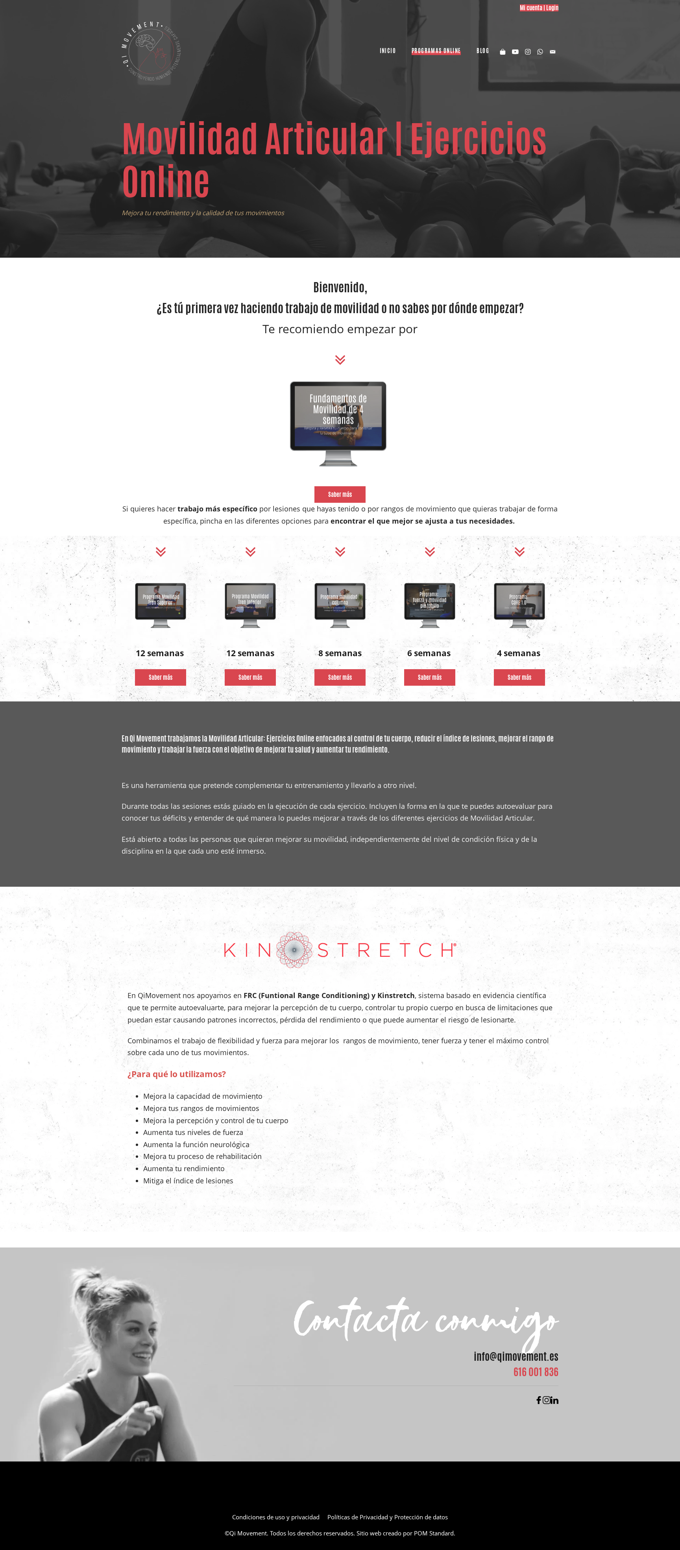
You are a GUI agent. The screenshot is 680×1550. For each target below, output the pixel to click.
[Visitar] (515, 51)
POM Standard (434, 1533)
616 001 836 (536, 1371)
